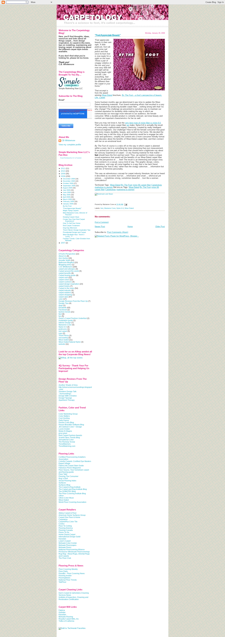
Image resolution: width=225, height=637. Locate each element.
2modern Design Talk (67, 391)
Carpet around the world (69, 271)
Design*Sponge (65, 398)
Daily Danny (64, 420)
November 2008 (69, 181)
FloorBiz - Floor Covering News (72, 573)
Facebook (63, 310)
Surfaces (62, 483)
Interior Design (65, 323)
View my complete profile (70, 145)
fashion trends (64, 312)
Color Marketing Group (68, 414)
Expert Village (64, 463)
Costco (61, 524)
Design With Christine (68, 396)
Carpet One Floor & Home (69, 517)
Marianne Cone (110, 208)
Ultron (61, 496)
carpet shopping (65, 295)
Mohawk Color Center (68, 543)
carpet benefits (65, 273)
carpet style (63, 297)
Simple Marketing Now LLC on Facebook (70, 158)
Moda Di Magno (65, 431)
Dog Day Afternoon (70, 228)
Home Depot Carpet (67, 534)
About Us (62, 256)
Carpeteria (63, 519)
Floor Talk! (63, 474)
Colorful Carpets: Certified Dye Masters (75, 461)
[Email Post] (125, 204)
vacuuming (63, 338)
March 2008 (67, 199)
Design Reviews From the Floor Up (73, 301)
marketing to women (104, 187)
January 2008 (68, 204)
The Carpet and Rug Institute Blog (73, 489)
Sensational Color (66, 440)
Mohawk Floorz (65, 547)
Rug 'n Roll (63, 478)
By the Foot (67, 206)
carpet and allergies (67, 269)
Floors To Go (64, 532)
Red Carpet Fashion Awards (70, 435)
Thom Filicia (64, 335)
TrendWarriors (65, 444)
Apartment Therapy (67, 400)
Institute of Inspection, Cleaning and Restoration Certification (73, 598)
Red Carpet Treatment (71, 225)
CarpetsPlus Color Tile (68, 522)
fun (60, 316)
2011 (63, 168)
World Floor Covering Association (72, 502)
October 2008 (68, 183)
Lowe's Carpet (65, 541)
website (62, 344)
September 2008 (69, 186)
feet (102, 208)
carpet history (64, 286)
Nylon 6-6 (120, 208)
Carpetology (156, 185)
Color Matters (64, 416)
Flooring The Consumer (68, 476)
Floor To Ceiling (65, 526)
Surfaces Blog (64, 485)
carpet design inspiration (69, 284)
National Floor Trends (68, 580)
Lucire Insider (64, 429)
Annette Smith (64, 260)
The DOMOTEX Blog (67, 491)
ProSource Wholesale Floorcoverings (74, 552)
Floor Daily (63, 571)
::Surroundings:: (65, 394)
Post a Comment (102, 222)
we (128, 125)
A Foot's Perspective (67, 254)
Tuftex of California (66, 621)
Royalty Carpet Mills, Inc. (69, 619)
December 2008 (69, 179)
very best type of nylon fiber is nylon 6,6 (143, 123)
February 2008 (68, 201)
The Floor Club (65, 558)
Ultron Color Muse (66, 498)
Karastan (62, 539)
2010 (63, 171)
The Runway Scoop (67, 442)
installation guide (66, 320)
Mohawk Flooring (66, 617)
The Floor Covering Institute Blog (72, 493)
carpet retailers (65, 292)
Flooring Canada (66, 530)
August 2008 (67, 188)
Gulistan (62, 612)
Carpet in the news (66, 288)
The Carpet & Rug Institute (70, 487)
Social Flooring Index (67, 481)
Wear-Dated (107, 95)
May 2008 (66, 195)
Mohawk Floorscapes (67, 545)
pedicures (63, 329)
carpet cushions (65, 282)
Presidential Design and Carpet (74, 232)
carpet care (63, 277)
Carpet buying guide (67, 275)
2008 (63, 176)
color (61, 299)
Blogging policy (65, 265)
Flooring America (66, 528)
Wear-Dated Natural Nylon (70, 342)
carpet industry (65, 290)
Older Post (160, 226)
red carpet (63, 331)
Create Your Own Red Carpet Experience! (74, 220)
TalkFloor (62, 582)
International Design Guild (69, 537)
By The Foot (126, 185)
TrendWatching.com (67, 446)
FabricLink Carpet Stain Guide (71, 466)
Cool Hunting (64, 418)
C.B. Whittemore (65, 267)
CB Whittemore (68, 140)
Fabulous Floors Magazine (70, 468)
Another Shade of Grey (68, 385)
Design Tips (64, 303)
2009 (63, 174)
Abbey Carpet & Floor (68, 513)
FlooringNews (64, 578)
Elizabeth (62, 308)
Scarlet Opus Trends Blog (69, 437)
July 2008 (66, 190)
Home (130, 226)
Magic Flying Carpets (71, 210)
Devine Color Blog (66, 422)
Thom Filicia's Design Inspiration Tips (76, 230)
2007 (63, 243)
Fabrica (62, 610)
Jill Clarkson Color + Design (70, 427)
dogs (61, 305)
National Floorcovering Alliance (72, 549)
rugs (60, 333)
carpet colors (64, 280)
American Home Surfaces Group (72, 515)
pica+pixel (63, 433)
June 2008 (67, 192)
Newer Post (100, 226)
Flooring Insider (65, 576)
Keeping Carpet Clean (71, 217)
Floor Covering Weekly (68, 569)
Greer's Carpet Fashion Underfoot (73, 318)
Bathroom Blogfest (66, 262)
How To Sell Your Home (71, 223)
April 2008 (66, 197)
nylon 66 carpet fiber (142, 185)
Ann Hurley (63, 258)
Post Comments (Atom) (117, 232)
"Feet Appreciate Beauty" (108, 35)
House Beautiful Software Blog (71, 425)
